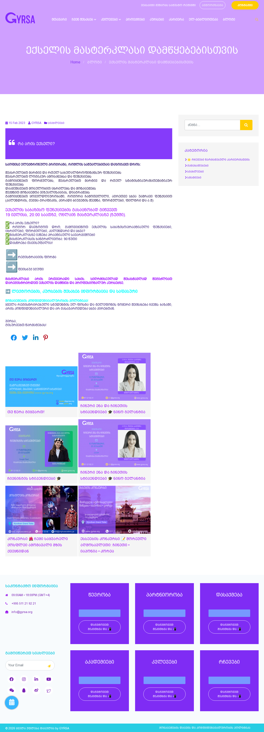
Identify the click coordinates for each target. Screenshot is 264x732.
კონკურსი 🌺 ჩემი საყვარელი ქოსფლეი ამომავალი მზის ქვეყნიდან (37, 545)
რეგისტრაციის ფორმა (37, 257)
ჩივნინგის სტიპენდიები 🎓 (34, 478)
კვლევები (109, 19)
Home (75, 62)
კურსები (157, 19)
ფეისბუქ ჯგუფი (31, 269)
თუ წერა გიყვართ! (25, 412)
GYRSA (64, 728)
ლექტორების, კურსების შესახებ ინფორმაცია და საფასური (75, 291)
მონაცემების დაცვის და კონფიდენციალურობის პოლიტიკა (204, 727)
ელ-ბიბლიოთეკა (203, 19)
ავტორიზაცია (212, 5)
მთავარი (59, 19)
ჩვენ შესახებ (82, 19)
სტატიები (194, 177)
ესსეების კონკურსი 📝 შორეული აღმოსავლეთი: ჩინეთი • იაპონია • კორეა (113, 545)
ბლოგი (229, 19)
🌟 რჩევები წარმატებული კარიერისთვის (218, 159)
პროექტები (135, 19)
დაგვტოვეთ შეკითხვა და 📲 (99, 627)
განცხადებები (198, 165)
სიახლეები (56, 123)
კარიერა (176, 19)
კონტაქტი (245, 5)
